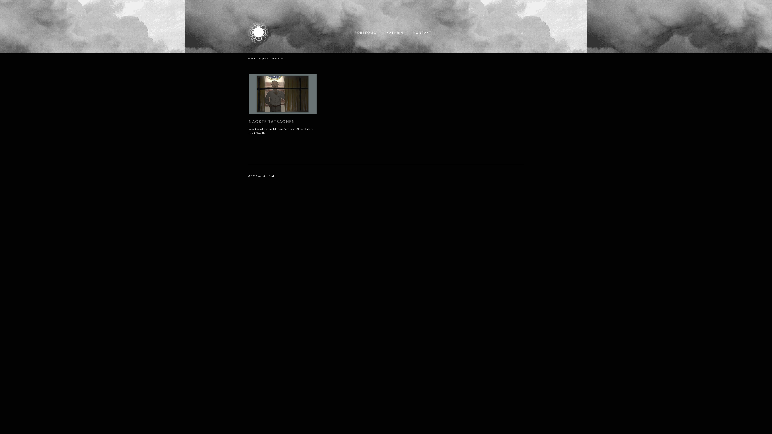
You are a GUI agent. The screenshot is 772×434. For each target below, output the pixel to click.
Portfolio (366, 32)
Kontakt (422, 32)
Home (251, 58)
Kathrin (395, 32)
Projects (263, 58)
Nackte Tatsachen (272, 121)
